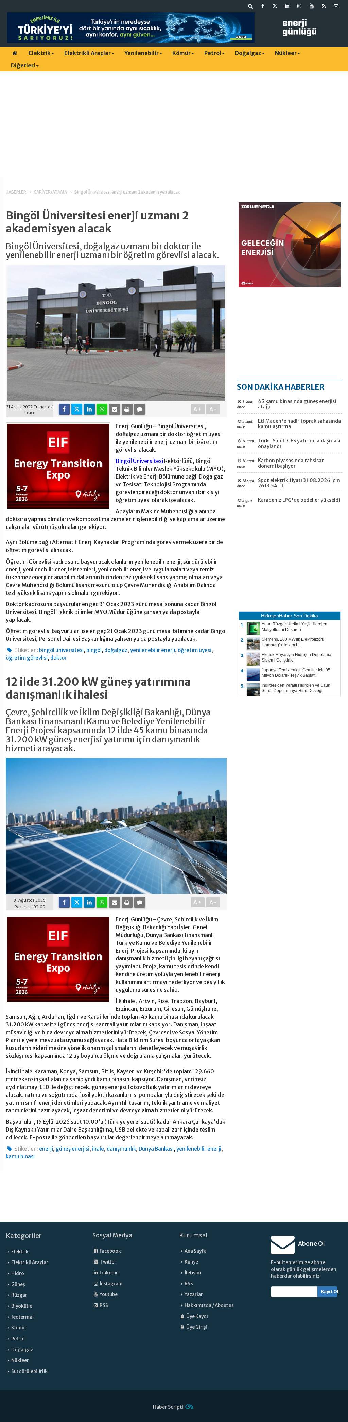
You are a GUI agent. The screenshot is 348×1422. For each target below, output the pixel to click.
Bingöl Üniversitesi (139, 460)
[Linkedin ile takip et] (287, 6)
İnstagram (111, 1284)
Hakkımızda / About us (209, 1305)
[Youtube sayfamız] (312, 6)
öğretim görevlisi (27, 658)
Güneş (18, 1284)
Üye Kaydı (197, 1316)
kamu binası (20, 1156)
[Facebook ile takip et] (263, 6)
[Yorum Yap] (139, 409)
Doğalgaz (248, 53)
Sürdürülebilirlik (29, 1371)
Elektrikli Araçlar (87, 53)
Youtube (108, 1295)
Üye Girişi (196, 1327)
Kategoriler (24, 1236)
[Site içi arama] (250, 6)
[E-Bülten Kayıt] (336, 6)
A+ (198, 409)
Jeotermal (22, 1317)
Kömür (181, 53)
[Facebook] (64, 409)
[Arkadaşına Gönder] (114, 409)
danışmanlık (121, 1148)
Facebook (110, 1251)
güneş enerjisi (72, 1148)
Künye (191, 1262)
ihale (98, 1148)
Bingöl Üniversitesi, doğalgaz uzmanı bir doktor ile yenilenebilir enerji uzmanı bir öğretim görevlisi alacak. (113, 251)
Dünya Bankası (156, 1148)
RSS (103, 1305)
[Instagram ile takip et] (299, 6)
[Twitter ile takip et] (275, 6)
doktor (58, 658)
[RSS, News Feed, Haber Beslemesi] (324, 6)
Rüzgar (19, 1295)
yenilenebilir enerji (152, 650)
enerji (46, 1148)
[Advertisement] (174, 124)
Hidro (17, 1273)
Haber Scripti (168, 1407)
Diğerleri (23, 65)
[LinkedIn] (89, 409)
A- (213, 409)
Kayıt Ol (329, 1291)
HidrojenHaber (276, 615)
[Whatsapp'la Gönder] (102, 409)
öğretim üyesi (194, 650)
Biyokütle (21, 1306)
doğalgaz (115, 650)
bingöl (94, 650)
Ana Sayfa (196, 1251)
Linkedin (109, 1273)
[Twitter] (76, 409)
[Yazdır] (127, 409)
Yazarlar (194, 1295)
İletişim (193, 1273)
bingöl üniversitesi (61, 650)
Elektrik (40, 53)
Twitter (107, 1262)
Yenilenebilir (141, 53)
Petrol (212, 53)
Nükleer (286, 53)
